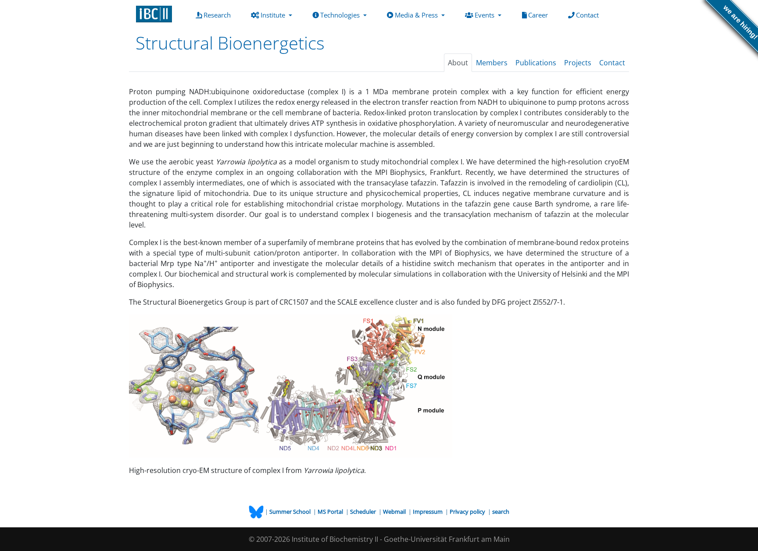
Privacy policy (468, 511)
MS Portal (331, 511)
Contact (589, 14)
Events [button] (485, 15)
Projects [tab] (577, 63)
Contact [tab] (612, 63)
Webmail (395, 511)
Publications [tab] (535, 63)
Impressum (428, 511)
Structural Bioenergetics (230, 43)
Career (539, 14)
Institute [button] (274, 15)
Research (219, 14)
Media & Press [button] (417, 15)
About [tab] (458, 63)
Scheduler (363, 511)
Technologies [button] (340, 15)
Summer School (290, 511)
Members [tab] (492, 63)
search (500, 511)
